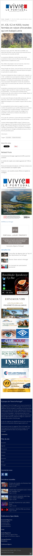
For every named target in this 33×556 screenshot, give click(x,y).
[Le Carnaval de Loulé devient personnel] (4, 268)
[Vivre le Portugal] (16, 7)
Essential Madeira (5, 524)
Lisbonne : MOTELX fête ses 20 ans (19, 509)
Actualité (7, 19)
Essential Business (6, 526)
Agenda (3, 446)
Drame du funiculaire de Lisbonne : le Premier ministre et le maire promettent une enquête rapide (16, 166)
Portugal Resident (6, 539)
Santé (2, 461)
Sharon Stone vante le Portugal (18, 259)
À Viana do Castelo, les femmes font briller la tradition (20, 484)
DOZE (2, 529)
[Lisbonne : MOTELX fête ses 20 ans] (4, 511)
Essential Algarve (5, 521)
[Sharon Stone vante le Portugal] (4, 262)
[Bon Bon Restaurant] (15, 353)
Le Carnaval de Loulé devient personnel (18, 266)
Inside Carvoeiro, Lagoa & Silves (9, 534)
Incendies (8, 137)
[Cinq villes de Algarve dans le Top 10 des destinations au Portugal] (4, 256)
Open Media (10, 550)
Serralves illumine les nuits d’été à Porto (19, 503)
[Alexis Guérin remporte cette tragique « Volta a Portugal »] (4, 499)
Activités (3, 452)
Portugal (3, 465)
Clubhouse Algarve (6, 544)
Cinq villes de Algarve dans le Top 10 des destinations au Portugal (20, 254)
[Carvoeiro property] (15, 307)
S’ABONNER (4, 434)
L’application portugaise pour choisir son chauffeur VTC (20, 490)
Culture (3, 455)
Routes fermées (16, 137)
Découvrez (4, 449)
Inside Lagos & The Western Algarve (10, 536)
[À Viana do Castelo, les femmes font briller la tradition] (4, 486)
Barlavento (4, 541)
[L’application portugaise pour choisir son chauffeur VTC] (4, 493)
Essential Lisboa (5, 523)
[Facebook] (2, 474)
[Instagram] (6, 474)
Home (2, 19)
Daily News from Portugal (7, 552)
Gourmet (3, 458)
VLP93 (2, 222)
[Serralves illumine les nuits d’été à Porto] (4, 505)
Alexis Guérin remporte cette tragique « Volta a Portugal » (19, 497)
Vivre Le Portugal (8, 222)
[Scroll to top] (30, 553)
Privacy (19, 550)
